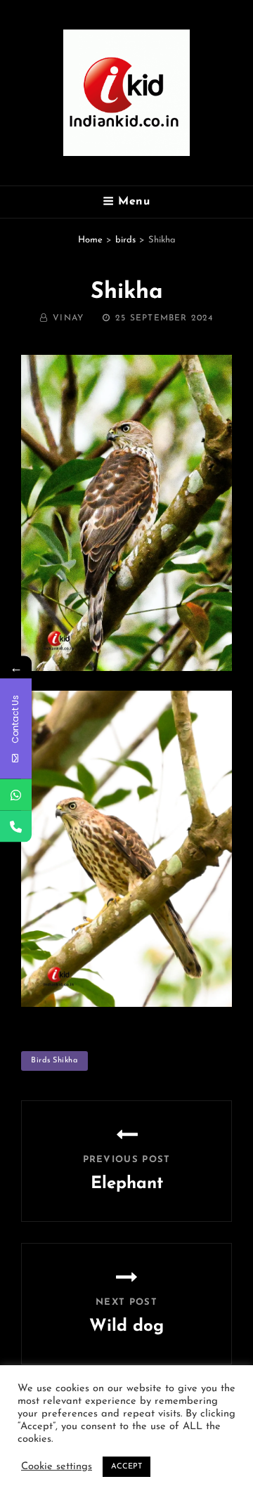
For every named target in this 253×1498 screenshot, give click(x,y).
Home (90, 240)
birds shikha (54, 1060)
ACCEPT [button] (126, 1467)
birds (125, 240)
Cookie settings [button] (56, 1466)
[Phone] (16, 826)
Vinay (68, 318)
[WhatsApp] (16, 795)
